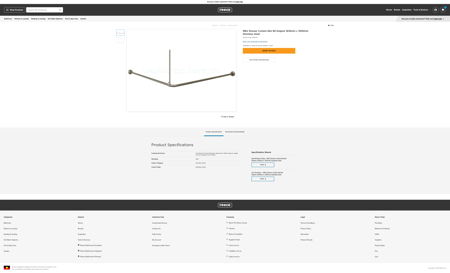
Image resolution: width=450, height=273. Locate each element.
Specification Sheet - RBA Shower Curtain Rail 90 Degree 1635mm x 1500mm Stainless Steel (269, 159)
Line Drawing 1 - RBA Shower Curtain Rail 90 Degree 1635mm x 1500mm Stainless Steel (267, 173)
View (262, 165)
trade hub (239, 2)
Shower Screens (233, 25)
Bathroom (215, 25)
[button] (233, 70)
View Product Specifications (259, 60)
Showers (223, 25)
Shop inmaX (269, 51)
